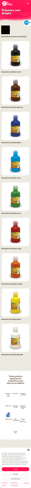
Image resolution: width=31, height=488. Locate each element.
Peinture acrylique (23, 394)
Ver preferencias (15, 479)
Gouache (15, 393)
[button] (28, 450)
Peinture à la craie (8, 395)
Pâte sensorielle (16, 419)
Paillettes (8, 406)
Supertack (8, 419)
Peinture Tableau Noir (23, 407)
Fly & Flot (15, 432)
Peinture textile (15, 406)
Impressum (26, 482)
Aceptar (15, 469)
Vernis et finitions (23, 420)
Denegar (15, 474)
